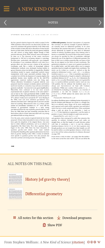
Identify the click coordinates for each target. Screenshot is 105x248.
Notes (53, 22)
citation (78, 242)
